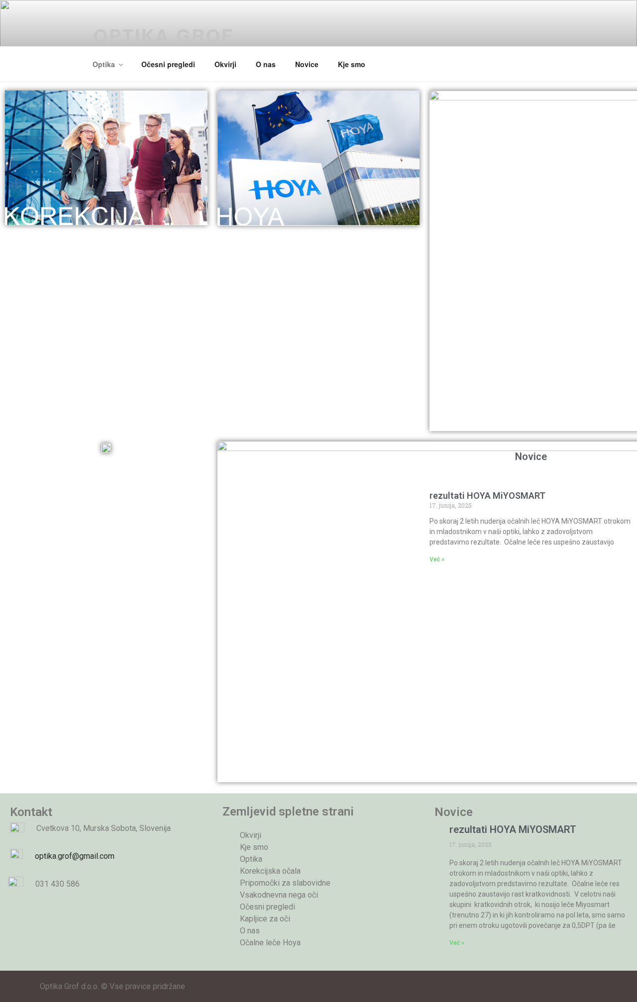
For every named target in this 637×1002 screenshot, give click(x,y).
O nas (266, 64)
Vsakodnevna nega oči (279, 895)
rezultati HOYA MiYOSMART (487, 495)
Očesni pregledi (168, 64)
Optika (104, 64)
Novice (306, 64)
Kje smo (351, 64)
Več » (436, 559)
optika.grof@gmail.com (69, 856)
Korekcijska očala (270, 871)
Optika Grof (164, 35)
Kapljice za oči (265, 918)
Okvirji (225, 64)
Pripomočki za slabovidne (285, 883)
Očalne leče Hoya (270, 942)
